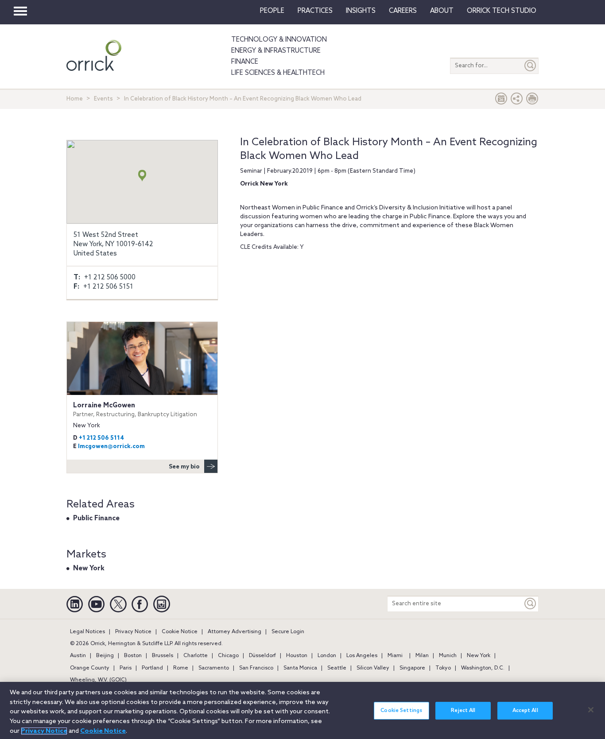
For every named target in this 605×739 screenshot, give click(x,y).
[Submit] (531, 66)
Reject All (463, 711)
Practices (315, 11)
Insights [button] (361, 11)
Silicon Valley (373, 668)
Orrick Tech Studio (501, 11)
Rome (180, 668)
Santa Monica (300, 668)
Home (74, 99)
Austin (78, 656)
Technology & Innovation (279, 40)
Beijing (105, 656)
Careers (403, 11)
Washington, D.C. (482, 668)
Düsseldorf (262, 656)
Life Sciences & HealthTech (278, 73)
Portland (152, 668)
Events (103, 99)
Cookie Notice (180, 632)
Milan (422, 656)
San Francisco (256, 668)
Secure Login (287, 632)
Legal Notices (87, 632)
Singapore (412, 668)
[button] (517, 100)
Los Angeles (361, 656)
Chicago (228, 656)
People (272, 11)
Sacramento (213, 668)
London (327, 656)
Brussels (162, 656)
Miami (395, 656)
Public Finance (96, 518)
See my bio (184, 467)
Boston (133, 656)
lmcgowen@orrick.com (111, 446)
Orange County (89, 668)
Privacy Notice (133, 632)
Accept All (525, 711)
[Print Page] (532, 100)
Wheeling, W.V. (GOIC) (98, 680)
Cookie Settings (401, 711)
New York (89, 569)
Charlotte (195, 656)
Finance (244, 62)
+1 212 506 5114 (101, 438)
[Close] (591, 710)
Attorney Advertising (234, 632)
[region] (302, 710)
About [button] (442, 11)
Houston (296, 656)
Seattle (336, 668)
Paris (126, 668)
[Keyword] (531, 604)
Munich (448, 656)
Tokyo (443, 668)
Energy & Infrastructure (276, 51)
